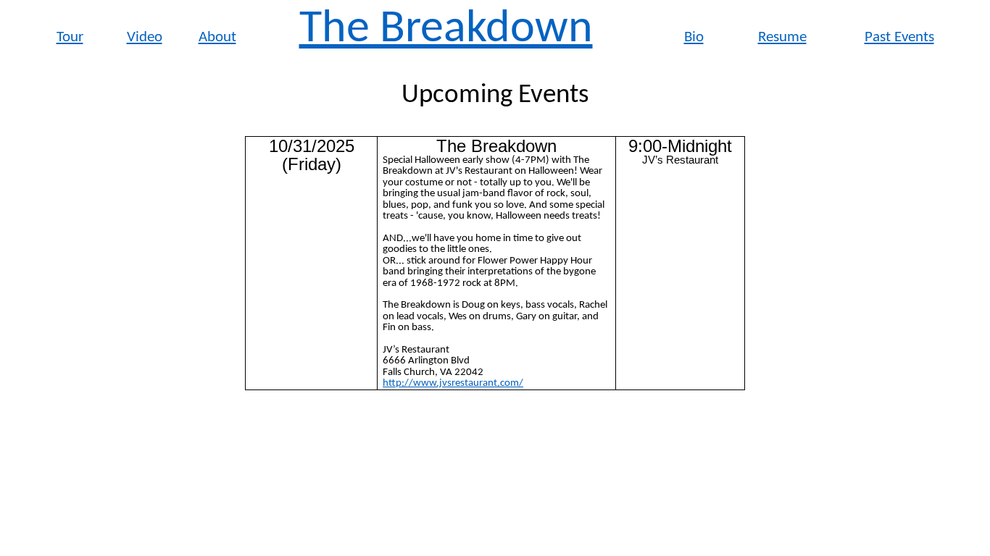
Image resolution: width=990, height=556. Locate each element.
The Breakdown (446, 30)
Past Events (899, 37)
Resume (782, 37)
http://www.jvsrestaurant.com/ (453, 383)
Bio (694, 37)
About (217, 37)
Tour (70, 37)
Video (144, 37)
